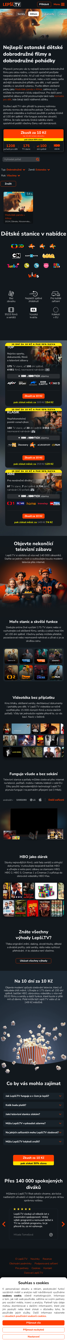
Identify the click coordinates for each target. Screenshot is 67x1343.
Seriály (21, 13)
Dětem (33, 13)
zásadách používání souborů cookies (25, 1316)
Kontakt (47, 1268)
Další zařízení (56, 800)
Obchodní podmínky (20, 1263)
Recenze (47, 1259)
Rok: (9, 175)
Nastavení (33, 1336)
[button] (3, 1224)
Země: (37, 169)
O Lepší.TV (21, 1259)
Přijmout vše (33, 1322)
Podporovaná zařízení (46, 1263)
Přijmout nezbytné (33, 1329)
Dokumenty (48, 13)
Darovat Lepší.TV (33, 1273)
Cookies (36, 1268)
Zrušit (8, 183)
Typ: (11, 169)
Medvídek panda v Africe (28, 89)
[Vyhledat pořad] (37, 159)
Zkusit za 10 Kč (33, 1010)
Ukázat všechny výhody (33, 960)
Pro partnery (22, 1268)
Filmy (10, 13)
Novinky (35, 1259)
